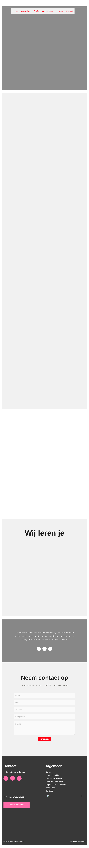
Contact (69, 11)
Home (15, 11)
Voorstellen (25, 11)
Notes (60, 11)
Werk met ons (47, 11)
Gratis (36, 11)
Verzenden (44, 739)
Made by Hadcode (78, 841)
